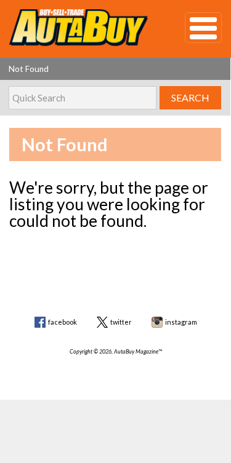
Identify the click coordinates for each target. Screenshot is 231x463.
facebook (62, 322)
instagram (181, 322)
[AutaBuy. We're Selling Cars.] (78, 27)
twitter (121, 322)
